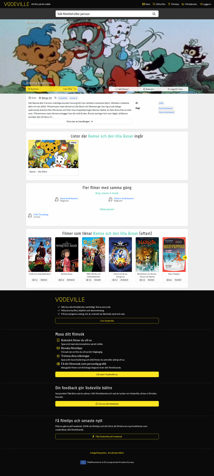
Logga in (206, 4)
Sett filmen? (123, 89)
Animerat (73, 98)
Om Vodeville (107, 320)
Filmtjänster (190, 4)
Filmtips (175, 4)
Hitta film (160, 4)
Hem (147, 4)
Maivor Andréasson (166, 112)
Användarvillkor (116, 452)
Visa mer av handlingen (78, 121)
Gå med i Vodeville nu (107, 374)
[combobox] (107, 13)
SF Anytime (50, 89)
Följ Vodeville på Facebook (108, 436)
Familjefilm (63, 98)
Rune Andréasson (166, 108)
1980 (161, 103)
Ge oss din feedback (108, 403)
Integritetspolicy (98, 452)
